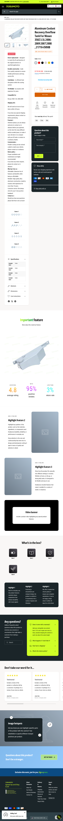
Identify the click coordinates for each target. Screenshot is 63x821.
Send (38, 156)
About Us (28, 787)
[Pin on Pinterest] (15, 301)
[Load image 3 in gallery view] (19, 45)
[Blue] (52, 63)
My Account (55, 1)
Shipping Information (41, 791)
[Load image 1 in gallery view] (7, 45)
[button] (3, 7)
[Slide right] (25, 38)
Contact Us (29, 795)
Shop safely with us (41, 188)
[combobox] (35, 11)
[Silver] (36, 63)
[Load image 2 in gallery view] (13, 45)
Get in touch (48, 757)
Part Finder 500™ (45, 1)
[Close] (25, 812)
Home (7, 17)
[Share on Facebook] (9, 301)
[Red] (39, 63)
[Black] (42, 63)
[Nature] (46, 63)
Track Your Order (42, 799)
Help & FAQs (41, 801)
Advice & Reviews (31, 792)
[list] (31, 390)
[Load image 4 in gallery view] (26, 45)
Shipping (37, 73)
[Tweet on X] (12, 301)
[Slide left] (22, 38)
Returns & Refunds (40, 795)
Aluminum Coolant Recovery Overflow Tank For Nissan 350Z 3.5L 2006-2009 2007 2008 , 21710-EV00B (30, 19)
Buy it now (45, 94)
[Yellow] (49, 63)
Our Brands (29, 790)
